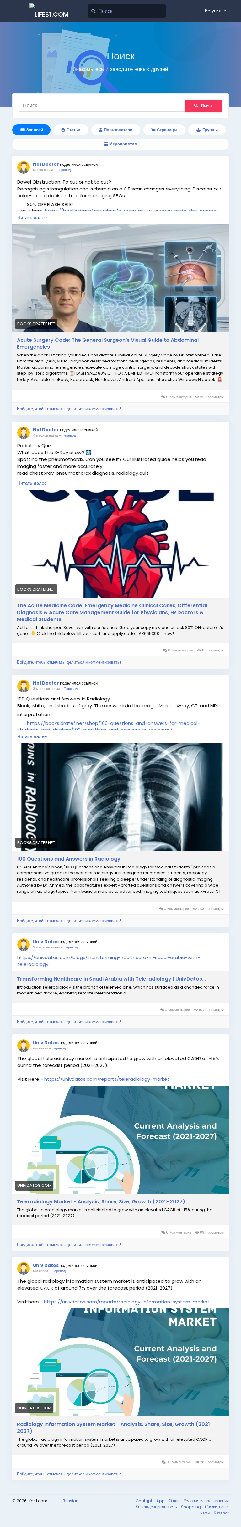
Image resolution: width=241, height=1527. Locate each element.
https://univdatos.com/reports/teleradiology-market (106, 1079)
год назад (40, 1048)
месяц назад (43, 169)
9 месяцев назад (46, 947)
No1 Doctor (46, 164)
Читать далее (32, 217)
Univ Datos (46, 941)
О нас (174, 1501)
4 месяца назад (45, 435)
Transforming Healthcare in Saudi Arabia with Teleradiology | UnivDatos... (111, 979)
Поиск (206, 105)
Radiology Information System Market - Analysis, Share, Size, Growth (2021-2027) (115, 1428)
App (161, 1501)
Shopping (191, 1507)
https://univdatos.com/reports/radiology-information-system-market (127, 1301)
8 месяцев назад (46, 688)
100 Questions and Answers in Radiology (68, 859)
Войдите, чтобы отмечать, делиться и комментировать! (69, 409)
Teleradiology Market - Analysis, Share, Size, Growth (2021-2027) (101, 1201)
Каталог (221, 1513)
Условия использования (206, 1501)
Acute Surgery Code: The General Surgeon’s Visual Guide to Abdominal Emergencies (108, 344)
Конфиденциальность (157, 1507)
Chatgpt (144, 1501)
